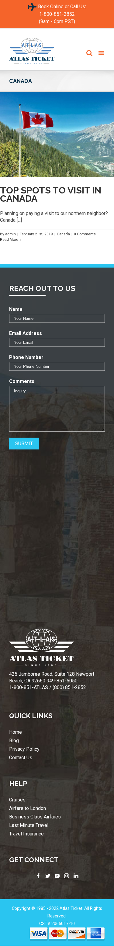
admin (10, 234)
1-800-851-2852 (57, 14)
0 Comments (85, 234)
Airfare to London (27, 808)
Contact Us (20, 757)
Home (15, 732)
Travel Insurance (26, 834)
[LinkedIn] (76, 875)
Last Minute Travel (28, 825)
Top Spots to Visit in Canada (50, 194)
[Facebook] (38, 875)
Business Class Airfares (35, 817)
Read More (9, 239)
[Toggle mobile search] (89, 53)
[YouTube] (57, 875)
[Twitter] (47, 875)
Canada (63, 234)
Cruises (17, 800)
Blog (14, 740)
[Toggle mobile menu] (101, 53)
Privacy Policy (24, 749)
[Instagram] (66, 875)
